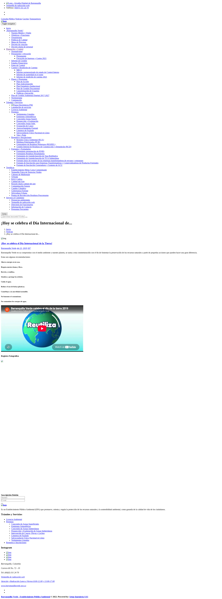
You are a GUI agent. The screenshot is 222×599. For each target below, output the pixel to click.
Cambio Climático (18, 188)
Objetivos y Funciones (20, 35)
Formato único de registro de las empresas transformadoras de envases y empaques (49, 161)
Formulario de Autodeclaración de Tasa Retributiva (37, 156)
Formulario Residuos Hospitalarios (30, 154)
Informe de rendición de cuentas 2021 (31, 77)
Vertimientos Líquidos (25, 114)
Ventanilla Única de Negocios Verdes (26, 172)
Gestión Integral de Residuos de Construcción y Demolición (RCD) (43, 147)
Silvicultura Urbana (19, 193)
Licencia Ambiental (19, 110)
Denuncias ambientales (20, 200)
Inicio (8, 28)
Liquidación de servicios (21, 107)
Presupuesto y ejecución (21, 54)
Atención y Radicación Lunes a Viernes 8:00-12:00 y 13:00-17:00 (28, 581)
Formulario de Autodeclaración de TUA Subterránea (37, 158)
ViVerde (14, 177)
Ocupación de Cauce (24, 126)
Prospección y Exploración (27, 121)
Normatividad (16, 51)
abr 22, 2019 (22, 248)
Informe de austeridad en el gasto (29, 75)
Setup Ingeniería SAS (78, 597)
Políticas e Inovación (24, 93)
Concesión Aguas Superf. (26, 119)
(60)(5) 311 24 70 (21, 8)
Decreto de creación (19, 44)
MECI (19, 70)
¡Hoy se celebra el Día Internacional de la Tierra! (26, 243)
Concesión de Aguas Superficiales (25, 524)
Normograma (16, 98)
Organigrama (16, 37)
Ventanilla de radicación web (18, 5)
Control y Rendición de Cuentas (24, 68)
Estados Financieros (19, 63)
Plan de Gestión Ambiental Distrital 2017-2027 (30, 95)
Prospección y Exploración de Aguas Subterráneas (31, 531)
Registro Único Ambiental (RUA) (30, 140)
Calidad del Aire (18, 181)
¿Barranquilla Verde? (14, 30)
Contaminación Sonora (20, 186)
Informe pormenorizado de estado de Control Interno (37, 72)
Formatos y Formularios (21, 149)
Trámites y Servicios (14, 102)
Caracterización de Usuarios (27, 91)
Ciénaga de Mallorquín (20, 174)
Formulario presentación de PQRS (30, 151)
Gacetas (25, 19)
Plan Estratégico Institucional (28, 86)
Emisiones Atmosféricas (26, 116)
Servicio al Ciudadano (15, 198)
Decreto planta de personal (22, 47)
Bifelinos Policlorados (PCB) (28, 142)
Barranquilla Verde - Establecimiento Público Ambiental (25, 597)
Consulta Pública (8, 19)
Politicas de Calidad (19, 40)
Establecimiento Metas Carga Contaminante (29, 170)
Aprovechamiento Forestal (27, 128)
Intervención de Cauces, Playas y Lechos (28, 533)
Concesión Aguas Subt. (25, 123)
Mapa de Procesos (18, 42)
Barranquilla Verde (8, 248)
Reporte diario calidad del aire (23, 184)
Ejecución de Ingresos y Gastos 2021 (31, 58)
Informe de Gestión (19, 61)
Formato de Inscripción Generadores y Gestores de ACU (39, 165)
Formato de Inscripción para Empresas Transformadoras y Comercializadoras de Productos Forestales (57, 163)
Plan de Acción (22, 81)
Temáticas (10, 167)
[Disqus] (111, 395)
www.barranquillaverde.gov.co (13, 586)
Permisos (15, 112)
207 (29, 248)
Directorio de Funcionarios (22, 205)
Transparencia (35, 19)
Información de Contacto (21, 207)
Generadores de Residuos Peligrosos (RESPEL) (35, 144)
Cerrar (4, 214)
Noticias (18, 19)
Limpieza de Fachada (25, 130)
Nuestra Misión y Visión (21, 33)
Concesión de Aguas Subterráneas (25, 529)
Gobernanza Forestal (19, 191)
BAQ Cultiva (16, 179)
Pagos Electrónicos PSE (23, 105)
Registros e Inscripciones (21, 137)
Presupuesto (21, 56)
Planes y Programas (19, 79)
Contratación (16, 100)
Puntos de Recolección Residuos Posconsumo (30, 195)
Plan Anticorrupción (24, 84)
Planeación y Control (14, 49)
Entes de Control (18, 65)
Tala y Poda (21, 135)
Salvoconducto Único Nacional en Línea (32, 133)
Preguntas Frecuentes (20, 209)
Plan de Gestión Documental (28, 88)
